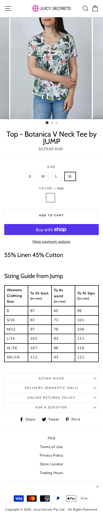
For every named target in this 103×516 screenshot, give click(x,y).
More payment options (51, 241)
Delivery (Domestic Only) (51, 388)
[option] (51, 68)
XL (70, 176)
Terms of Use (51, 446)
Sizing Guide (51, 378)
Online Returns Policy (52, 398)
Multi (50, 197)
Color (51, 188)
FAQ (51, 438)
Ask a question (51, 407)
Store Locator (51, 464)
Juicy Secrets (43, 510)
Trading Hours (52, 472)
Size (51, 167)
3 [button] (57, 123)
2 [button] (52, 123)
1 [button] (47, 122)
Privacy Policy (51, 455)
